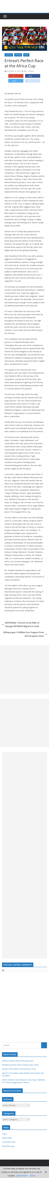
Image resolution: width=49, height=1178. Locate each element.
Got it (32, 1175)
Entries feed (7, 1138)
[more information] (9, 85)
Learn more (21, 1175)
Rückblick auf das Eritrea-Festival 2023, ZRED (20, 1065)
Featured (9, 55)
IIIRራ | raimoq (29, 71)
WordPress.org (8, 1146)
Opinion (18, 55)
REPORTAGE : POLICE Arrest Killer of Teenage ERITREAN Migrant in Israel (22, 624)
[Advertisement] (24, 669)
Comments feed (8, 1142)
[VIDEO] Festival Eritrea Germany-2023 (17, 1061)
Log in (4, 1134)
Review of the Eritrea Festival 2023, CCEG (19, 1069)
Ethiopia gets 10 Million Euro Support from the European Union (23, 634)
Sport (26, 55)
